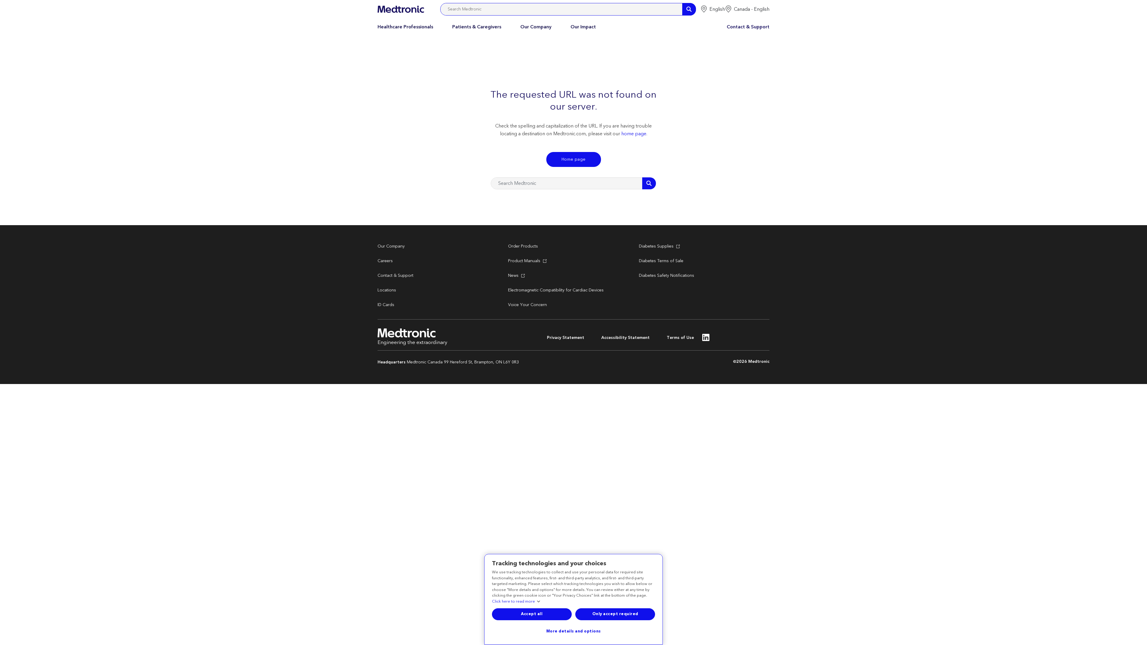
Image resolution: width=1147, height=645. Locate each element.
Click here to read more (513, 602)
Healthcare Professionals (405, 27)
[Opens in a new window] (706, 339)
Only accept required (615, 614)
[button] (712, 9)
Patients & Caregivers (476, 27)
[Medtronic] (401, 9)
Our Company (535, 27)
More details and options (573, 631)
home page (633, 134)
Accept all (531, 614)
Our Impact (583, 27)
